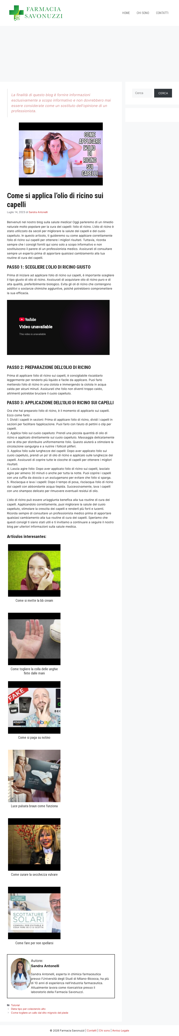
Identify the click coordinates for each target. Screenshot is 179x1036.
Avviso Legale (120, 1030)
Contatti (162, 13)
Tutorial (15, 1005)
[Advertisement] (89, 52)
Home (126, 13)
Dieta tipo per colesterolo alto (28, 1008)
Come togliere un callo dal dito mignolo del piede (39, 1012)
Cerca (163, 93)
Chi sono (143, 13)
